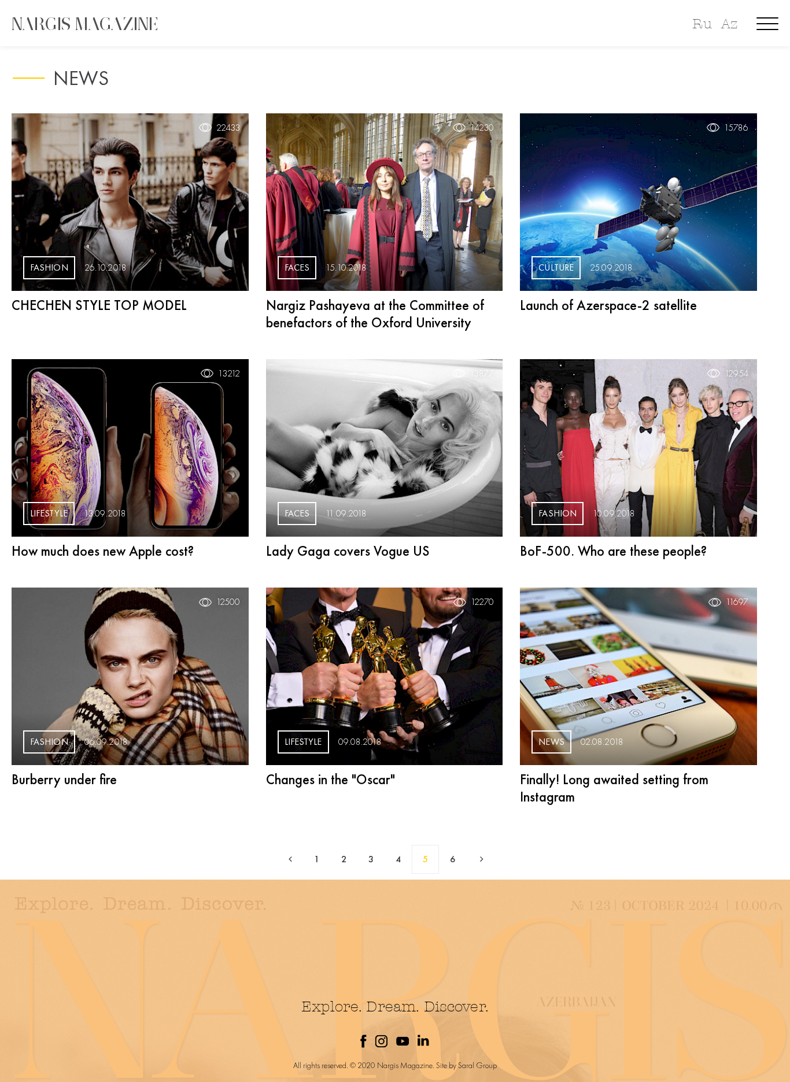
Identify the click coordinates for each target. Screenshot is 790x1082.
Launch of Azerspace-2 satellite (608, 305)
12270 (482, 602)
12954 (736, 373)
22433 (228, 128)
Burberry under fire (64, 779)
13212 (229, 373)
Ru (701, 24)
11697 (737, 602)
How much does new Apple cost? (103, 551)
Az (729, 24)
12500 (228, 602)
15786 (736, 128)
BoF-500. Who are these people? (613, 551)
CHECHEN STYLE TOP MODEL (99, 305)
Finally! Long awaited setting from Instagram (614, 788)
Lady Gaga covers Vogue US (348, 551)
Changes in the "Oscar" (330, 779)
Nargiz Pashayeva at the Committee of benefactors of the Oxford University (375, 313)
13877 (482, 373)
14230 (482, 128)
